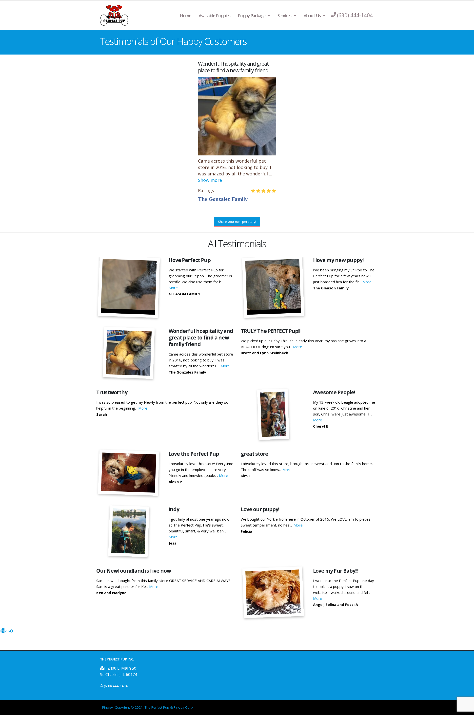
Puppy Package (251, 16)
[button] (99, 106)
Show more (210, 180)
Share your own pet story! (237, 221)
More (173, 287)
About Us (312, 16)
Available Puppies (214, 16)
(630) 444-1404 (116, 686)
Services (284, 16)
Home (185, 16)
